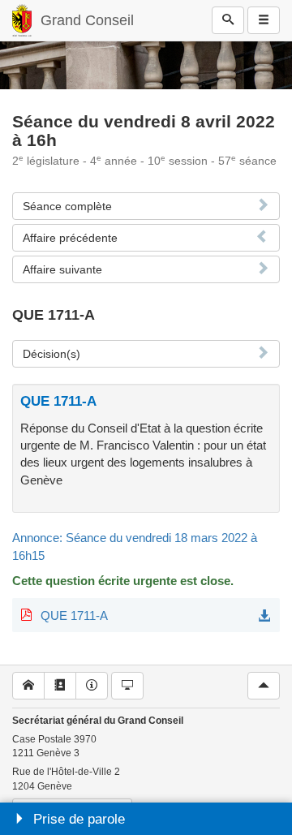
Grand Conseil (87, 20)
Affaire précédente (70, 237)
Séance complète (67, 206)
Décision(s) (51, 353)
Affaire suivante (62, 269)
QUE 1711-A (74, 615)
